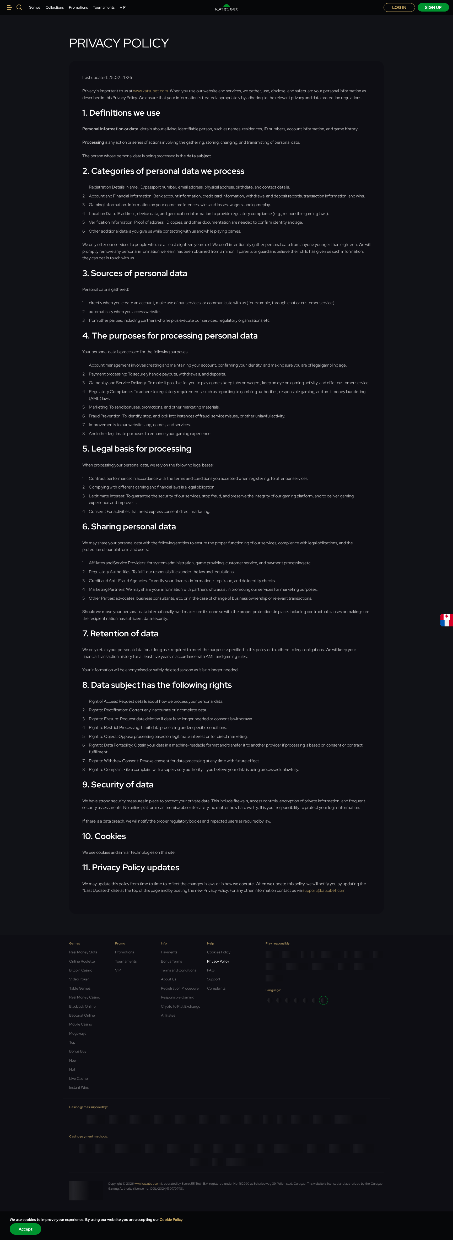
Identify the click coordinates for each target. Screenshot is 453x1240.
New (73, 1060)
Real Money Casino (84, 997)
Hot (72, 1069)
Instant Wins (79, 1087)
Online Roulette (82, 961)
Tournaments (104, 7)
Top (72, 1042)
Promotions (78, 7)
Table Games (79, 988)
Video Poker (79, 979)
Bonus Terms (171, 961)
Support (213, 979)
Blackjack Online (82, 1006)
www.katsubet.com (150, 91)
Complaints (216, 988)
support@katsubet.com (324, 890)
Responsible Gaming (177, 997)
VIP (123, 7)
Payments (169, 952)
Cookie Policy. (172, 1219)
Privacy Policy (218, 961)
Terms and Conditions (178, 970)
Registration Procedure (180, 988)
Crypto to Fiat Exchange (180, 1006)
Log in (399, 7)
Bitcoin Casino (80, 970)
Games (34, 7)
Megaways (77, 1033)
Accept (26, 1229)
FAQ (210, 970)
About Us (168, 979)
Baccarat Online (82, 1015)
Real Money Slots (83, 952)
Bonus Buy (78, 1051)
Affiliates (168, 1015)
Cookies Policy (218, 952)
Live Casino (78, 1078)
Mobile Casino (80, 1024)
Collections (55, 7)
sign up (433, 7)
